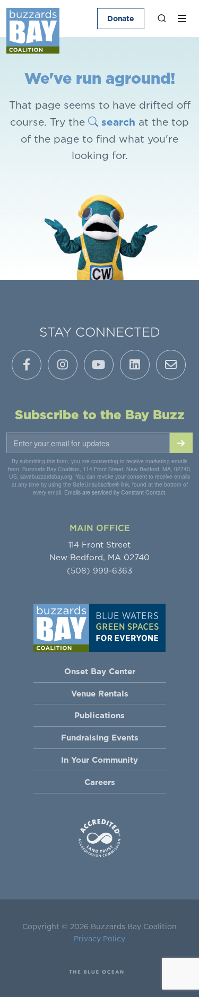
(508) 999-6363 (99, 570)
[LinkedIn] (135, 365)
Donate (120, 18)
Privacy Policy (99, 938)
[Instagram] (62, 365)
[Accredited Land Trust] (100, 837)
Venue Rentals (99, 693)
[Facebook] (26, 365)
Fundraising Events (100, 737)
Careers (99, 782)
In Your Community (99, 759)
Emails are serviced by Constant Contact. (115, 492)
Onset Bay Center (99, 671)
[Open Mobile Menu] (182, 18)
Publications (99, 715)
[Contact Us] (171, 365)
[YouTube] (99, 365)
